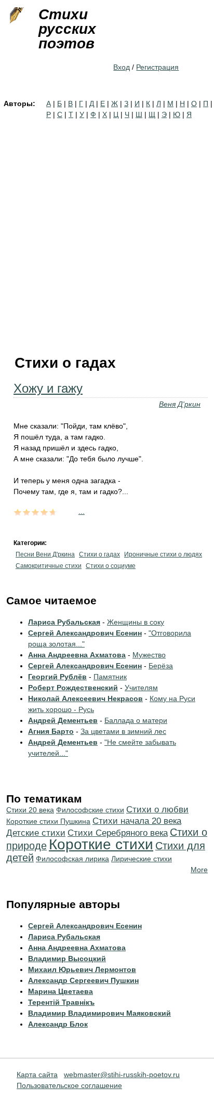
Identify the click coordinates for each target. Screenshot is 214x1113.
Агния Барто (51, 731)
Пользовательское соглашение (69, 1085)
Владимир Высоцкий (67, 958)
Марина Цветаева (60, 991)
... (81, 511)
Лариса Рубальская (64, 622)
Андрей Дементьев (63, 720)
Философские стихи (90, 810)
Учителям (141, 687)
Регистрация (157, 67)
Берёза (161, 666)
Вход (121, 67)
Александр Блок (58, 1024)
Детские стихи (35, 833)
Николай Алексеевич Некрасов (85, 698)
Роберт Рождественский (73, 687)
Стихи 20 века (30, 810)
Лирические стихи (141, 859)
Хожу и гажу (48, 388)
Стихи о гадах (99, 554)
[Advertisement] (107, 232)
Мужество (149, 655)
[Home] (15, 15)
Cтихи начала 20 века (136, 821)
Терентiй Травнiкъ (61, 1002)
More (199, 869)
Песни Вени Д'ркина (45, 554)
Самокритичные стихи (49, 566)
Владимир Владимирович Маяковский (99, 1013)
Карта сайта (37, 1074)
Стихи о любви (157, 809)
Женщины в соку (135, 622)
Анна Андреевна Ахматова (77, 655)
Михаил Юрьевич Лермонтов (82, 969)
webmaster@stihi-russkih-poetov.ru (122, 1074)
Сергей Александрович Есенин (85, 633)
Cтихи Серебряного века (118, 833)
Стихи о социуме (111, 566)
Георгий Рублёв (57, 676)
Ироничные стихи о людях (163, 554)
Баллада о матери (135, 720)
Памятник (110, 676)
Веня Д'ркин (179, 404)
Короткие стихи (101, 844)
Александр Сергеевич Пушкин (83, 980)
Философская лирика (72, 859)
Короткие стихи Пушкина (48, 821)
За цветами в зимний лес (123, 731)
